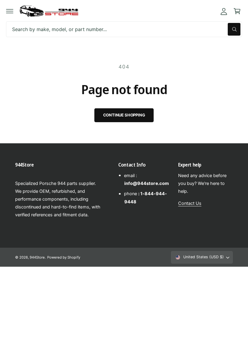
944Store (37, 257)
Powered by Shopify (63, 257)
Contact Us (189, 203)
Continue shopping (124, 115)
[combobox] (124, 29)
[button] (9, 11)
